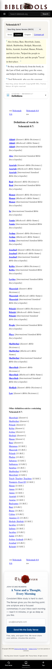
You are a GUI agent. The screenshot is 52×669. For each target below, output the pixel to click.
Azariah (12, 496)
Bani (11, 442)
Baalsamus (14, 503)
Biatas (12, 510)
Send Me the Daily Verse (26, 629)
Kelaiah (12, 546)
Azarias (12, 499)
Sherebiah (13, 417)
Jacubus (12, 532)
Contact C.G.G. (33, 648)
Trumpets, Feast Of (17, 482)
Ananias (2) (14, 517)
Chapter (27, 35)
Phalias (12, 457)
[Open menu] (4, 13)
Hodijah (12, 435)
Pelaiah (12, 424)
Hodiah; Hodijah (16, 521)
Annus (12, 492)
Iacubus (12, 524)
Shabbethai (14, 421)
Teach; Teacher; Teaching (20, 478)
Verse (9, 35)
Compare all (39, 35)
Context (18, 35)
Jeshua (12, 431)
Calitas (12, 514)
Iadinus (12, 528)
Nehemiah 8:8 (32, 110)
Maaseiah (13, 449)
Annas (12, 489)
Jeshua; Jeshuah (16, 539)
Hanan (12, 439)
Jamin (11, 535)
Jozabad (12, 542)
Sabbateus (13, 464)
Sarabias (13, 467)
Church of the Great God (20, 648)
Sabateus (13, 460)
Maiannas (13, 446)
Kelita (11, 428)
